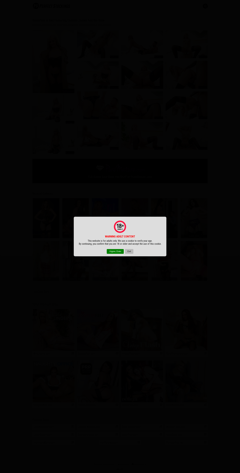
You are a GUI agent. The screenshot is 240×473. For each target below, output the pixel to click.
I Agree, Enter (115, 251)
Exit (129, 251)
